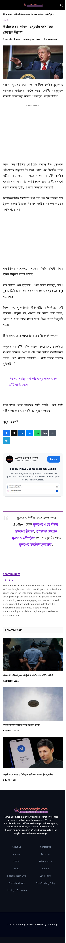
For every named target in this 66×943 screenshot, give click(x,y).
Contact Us (45, 846)
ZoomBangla (52, 924)
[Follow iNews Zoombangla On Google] (33, 488)
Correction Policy (16, 883)
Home (6, 14)
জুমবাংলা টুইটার (23, 530)
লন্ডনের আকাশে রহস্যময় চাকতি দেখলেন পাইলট (21, 725)
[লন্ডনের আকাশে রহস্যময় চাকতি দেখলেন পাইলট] (33, 704)
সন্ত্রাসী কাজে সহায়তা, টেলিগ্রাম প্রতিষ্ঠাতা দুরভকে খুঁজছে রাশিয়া (28, 774)
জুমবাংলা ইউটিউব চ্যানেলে (34, 544)
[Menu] (5, 5)
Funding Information (17, 890)
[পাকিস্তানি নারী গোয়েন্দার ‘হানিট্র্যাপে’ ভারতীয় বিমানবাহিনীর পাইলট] (33, 654)
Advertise (45, 854)
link (44, 433)
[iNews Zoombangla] (33, 5)
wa (37, 433)
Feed (16, 868)
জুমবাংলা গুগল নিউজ (45, 524)
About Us (16, 846)
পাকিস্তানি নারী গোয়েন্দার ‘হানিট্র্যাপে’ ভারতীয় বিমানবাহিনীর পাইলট (28, 675)
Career (16, 854)
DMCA (17, 861)
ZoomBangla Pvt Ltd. (24, 924)
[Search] (61, 5)
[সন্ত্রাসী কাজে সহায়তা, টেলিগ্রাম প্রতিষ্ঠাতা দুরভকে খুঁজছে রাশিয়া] (33, 753)
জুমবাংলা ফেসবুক (46, 530)
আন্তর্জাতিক (14, 14)
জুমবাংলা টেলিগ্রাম (23, 537)
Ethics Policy (45, 875)
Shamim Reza (11, 39)
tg (6, 440)
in (21, 433)
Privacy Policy (45, 861)
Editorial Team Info (16, 875)
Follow (53, 459)
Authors (45, 868)
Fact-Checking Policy (45, 883)
